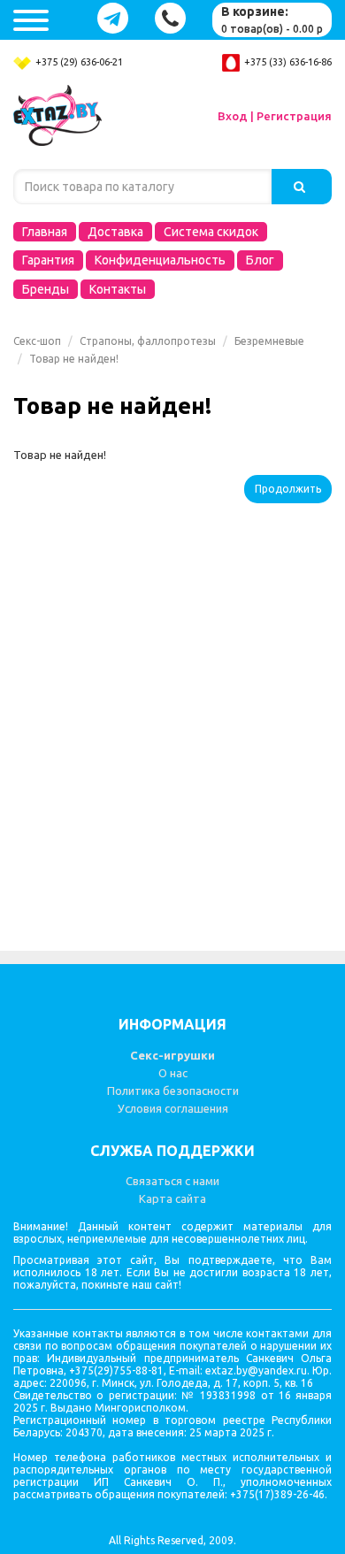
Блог (260, 260)
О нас (173, 1073)
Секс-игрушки (172, 1055)
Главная (44, 232)
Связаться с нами (172, 1181)
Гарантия (48, 260)
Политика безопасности (173, 1090)
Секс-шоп (37, 341)
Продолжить (288, 488)
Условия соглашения (173, 1108)
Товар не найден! (74, 358)
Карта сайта (172, 1198)
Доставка (115, 232)
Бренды (45, 289)
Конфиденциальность (160, 260)
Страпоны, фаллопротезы (148, 341)
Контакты (117, 289)
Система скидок (211, 232)
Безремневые (269, 341)
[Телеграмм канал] (112, 18)
